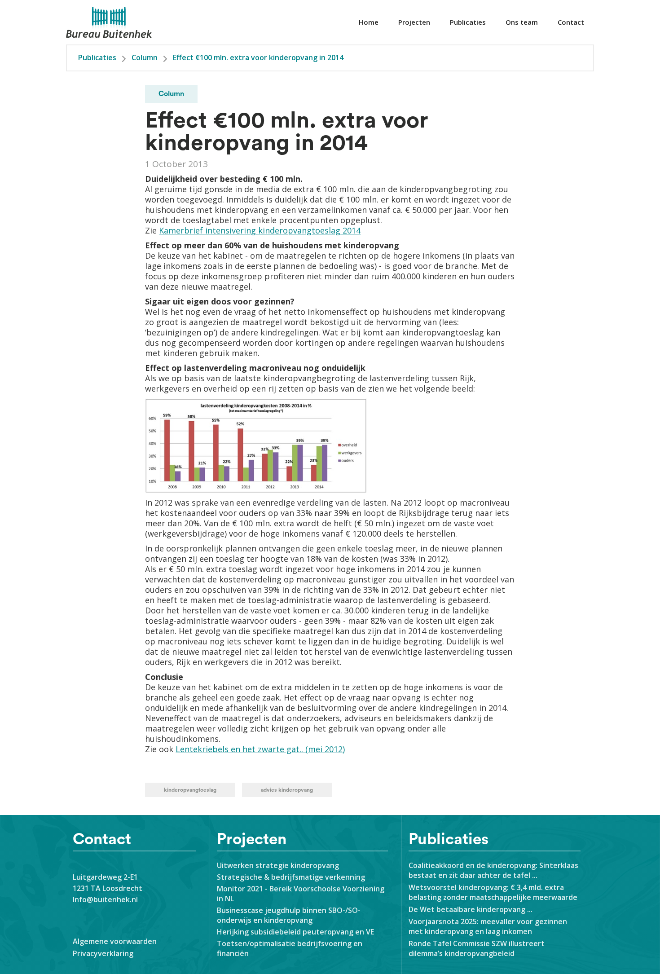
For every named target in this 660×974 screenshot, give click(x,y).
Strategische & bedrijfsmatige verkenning (291, 877)
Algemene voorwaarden (115, 941)
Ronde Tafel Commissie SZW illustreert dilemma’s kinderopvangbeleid (477, 948)
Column (145, 57)
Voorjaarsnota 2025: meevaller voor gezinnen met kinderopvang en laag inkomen (488, 926)
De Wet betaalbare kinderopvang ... (472, 909)
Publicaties (468, 22)
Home (368, 22)
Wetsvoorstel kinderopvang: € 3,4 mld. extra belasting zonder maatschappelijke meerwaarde (493, 892)
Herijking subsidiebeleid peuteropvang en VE (295, 932)
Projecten (414, 22)
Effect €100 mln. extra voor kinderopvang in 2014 (258, 57)
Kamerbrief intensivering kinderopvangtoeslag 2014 (260, 230)
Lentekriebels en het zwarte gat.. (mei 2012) (260, 749)
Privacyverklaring (103, 953)
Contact (571, 22)
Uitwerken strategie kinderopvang (278, 865)
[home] (109, 22)
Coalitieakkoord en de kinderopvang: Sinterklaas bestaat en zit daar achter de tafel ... (493, 870)
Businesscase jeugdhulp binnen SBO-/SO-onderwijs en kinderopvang (289, 915)
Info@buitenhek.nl (105, 899)
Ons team (522, 22)
